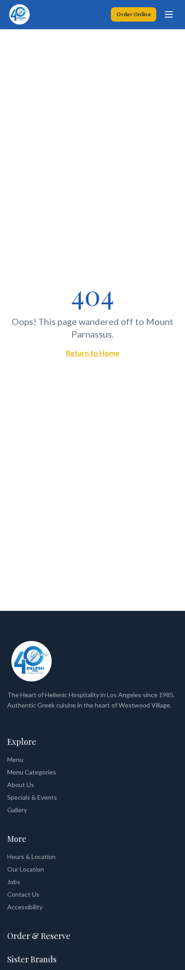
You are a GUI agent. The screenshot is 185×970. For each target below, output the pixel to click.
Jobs (13, 881)
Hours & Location (31, 856)
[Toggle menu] (169, 14)
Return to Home (92, 352)
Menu (15, 759)
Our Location (25, 869)
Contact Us (23, 894)
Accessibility (25, 907)
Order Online (133, 14)
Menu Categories (31, 772)
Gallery (17, 810)
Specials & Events (32, 797)
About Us (20, 784)
